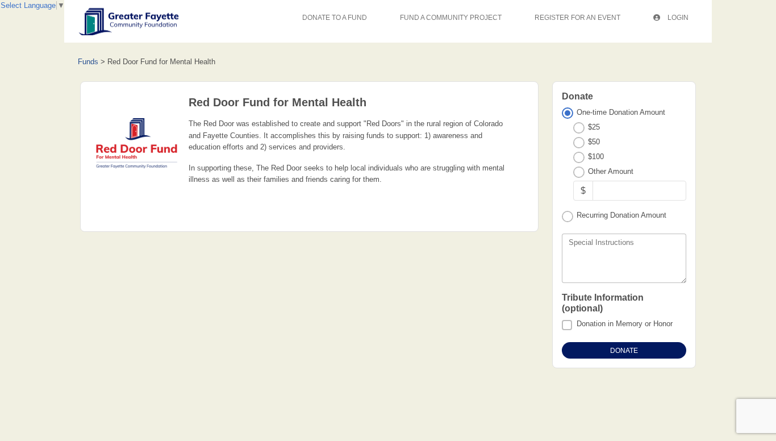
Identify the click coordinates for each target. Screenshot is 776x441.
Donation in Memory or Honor (625, 323)
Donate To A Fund (334, 18)
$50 (594, 142)
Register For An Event (577, 18)
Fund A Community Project (451, 18)
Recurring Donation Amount (621, 215)
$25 (594, 127)
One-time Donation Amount (621, 112)
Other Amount (610, 171)
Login (677, 18)
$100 (596, 156)
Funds (88, 61)
